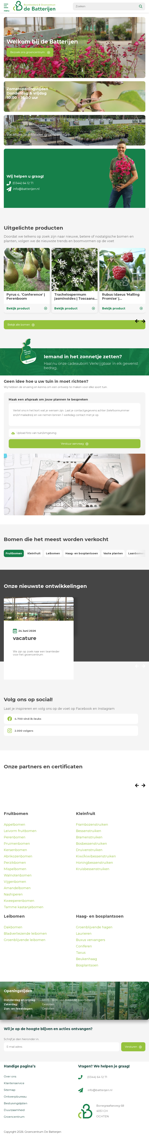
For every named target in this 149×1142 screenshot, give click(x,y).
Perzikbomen (15, 863)
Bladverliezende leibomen (25, 934)
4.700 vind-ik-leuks (28, 718)
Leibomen (53, 553)
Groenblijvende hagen (94, 927)
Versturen (131, 1046)
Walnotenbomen (18, 875)
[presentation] (138, 321)
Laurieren (84, 934)
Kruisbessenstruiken (92, 869)
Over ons (10, 1076)
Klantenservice (14, 1083)
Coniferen (84, 946)
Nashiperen (13, 894)
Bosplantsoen (87, 965)
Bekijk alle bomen (18, 324)
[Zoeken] (140, 6)
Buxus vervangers (90, 940)
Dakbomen (13, 927)
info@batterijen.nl (26, 189)
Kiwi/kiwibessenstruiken (96, 856)
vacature (24, 638)
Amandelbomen (17, 888)
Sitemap (9, 1090)
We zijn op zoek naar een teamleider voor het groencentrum (36, 653)
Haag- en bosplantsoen (81, 553)
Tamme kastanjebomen (23, 907)
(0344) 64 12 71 (23, 183)
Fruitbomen (14, 553)
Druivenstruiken (89, 850)
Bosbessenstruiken (91, 844)
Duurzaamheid (14, 1110)
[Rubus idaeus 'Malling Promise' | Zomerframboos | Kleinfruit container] (122, 280)
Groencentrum (14, 1116)
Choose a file (74, 433)
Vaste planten (113, 553)
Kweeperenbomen (19, 901)
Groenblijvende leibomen (24, 940)
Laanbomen (136, 553)
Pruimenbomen (17, 844)
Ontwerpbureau (15, 1096)
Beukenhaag (86, 959)
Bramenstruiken (89, 837)
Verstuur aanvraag (72, 443)
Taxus (81, 953)
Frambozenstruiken (92, 825)
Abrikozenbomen (18, 856)
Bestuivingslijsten (15, 1103)
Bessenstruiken (88, 831)
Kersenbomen (15, 850)
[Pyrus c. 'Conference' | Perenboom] (27, 280)
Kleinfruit (34, 553)
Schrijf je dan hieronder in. (21, 1039)
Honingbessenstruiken (94, 863)
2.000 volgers (24, 730)
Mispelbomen (15, 869)
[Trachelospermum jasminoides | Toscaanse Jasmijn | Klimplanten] (75, 280)
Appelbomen (14, 825)
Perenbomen (14, 837)
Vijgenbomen (15, 882)
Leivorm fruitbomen (20, 831)
